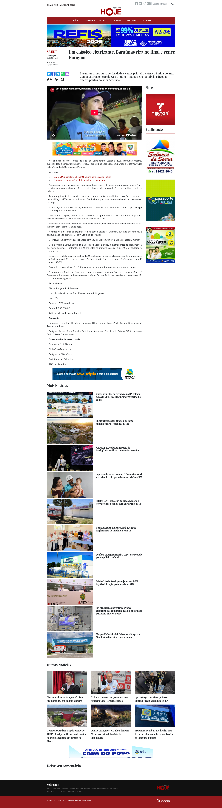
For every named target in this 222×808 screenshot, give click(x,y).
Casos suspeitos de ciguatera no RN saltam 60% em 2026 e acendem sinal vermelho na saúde (118, 396)
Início (76, 20)
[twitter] (141, 4)
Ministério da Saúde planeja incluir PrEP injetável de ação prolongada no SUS (117, 583)
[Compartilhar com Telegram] (58, 74)
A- (56, 79)
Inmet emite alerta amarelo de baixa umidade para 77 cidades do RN (115, 422)
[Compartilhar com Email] (67, 74)
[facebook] (137, 4)
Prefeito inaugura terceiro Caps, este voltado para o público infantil (119, 556)
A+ (49, 79)
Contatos (146, 20)
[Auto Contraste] (62, 79)
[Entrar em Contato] (149, 4)
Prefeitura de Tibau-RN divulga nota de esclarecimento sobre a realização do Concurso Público (154, 734)
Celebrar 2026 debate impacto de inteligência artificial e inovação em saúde (117, 449)
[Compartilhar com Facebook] (53, 74)
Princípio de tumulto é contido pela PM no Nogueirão (79, 180)
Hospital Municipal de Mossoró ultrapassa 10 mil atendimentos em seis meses (118, 636)
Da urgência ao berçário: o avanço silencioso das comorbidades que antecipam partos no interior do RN (119, 610)
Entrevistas (116, 20)
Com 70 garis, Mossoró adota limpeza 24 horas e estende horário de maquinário (110, 734)
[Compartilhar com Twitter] (49, 74)
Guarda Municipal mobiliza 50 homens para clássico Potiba (82, 177)
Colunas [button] (131, 20)
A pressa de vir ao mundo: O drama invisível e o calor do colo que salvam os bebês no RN (119, 476)
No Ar (102, 20)
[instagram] (145, 4)
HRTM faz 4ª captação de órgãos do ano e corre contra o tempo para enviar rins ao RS (119, 502)
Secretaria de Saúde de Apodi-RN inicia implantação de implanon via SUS (116, 529)
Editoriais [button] (89, 20)
